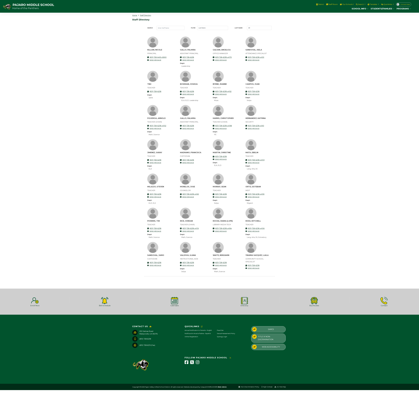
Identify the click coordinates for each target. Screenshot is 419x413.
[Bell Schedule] (105, 300)
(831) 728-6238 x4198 (223, 126)
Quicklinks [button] (388, 4)
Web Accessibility (271, 347)
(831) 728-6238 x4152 (223, 91)
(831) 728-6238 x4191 (256, 57)
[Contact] (384, 300)
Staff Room (333, 4)
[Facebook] (187, 363)
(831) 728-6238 (188, 57)
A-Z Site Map (281, 387)
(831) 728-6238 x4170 (223, 57)
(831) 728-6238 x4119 (190, 228)
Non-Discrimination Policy (250, 387)
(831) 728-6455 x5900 (158, 57)
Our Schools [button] (347, 4)
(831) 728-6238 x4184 (223, 228)
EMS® (214, 387)
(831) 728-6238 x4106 (256, 228)
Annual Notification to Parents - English (198, 330)
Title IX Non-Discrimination (265, 338)
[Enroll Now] (35, 300)
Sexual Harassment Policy (226, 333)
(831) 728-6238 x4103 (256, 160)
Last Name (238, 28)
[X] (192, 363)
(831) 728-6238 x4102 (158, 126)
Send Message (155, 60)
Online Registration (191, 336)
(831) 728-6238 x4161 (256, 126)
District (321, 4)
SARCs (271, 329)
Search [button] (361, 4)
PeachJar (220, 330)
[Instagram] (197, 363)
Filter (193, 28)
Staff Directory (145, 15)
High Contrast (267, 387)
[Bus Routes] (314, 300)
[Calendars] (175, 300)
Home (134, 15)
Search (150, 28)
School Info (359, 9)
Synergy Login (222, 336)
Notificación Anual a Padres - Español (198, 333)
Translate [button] (374, 4)
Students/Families (381, 9)
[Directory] (244, 300)
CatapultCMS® (205, 387)
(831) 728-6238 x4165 (190, 194)
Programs (403, 9)
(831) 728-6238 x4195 (256, 194)
